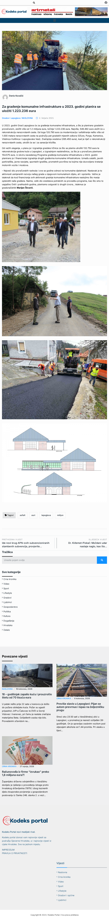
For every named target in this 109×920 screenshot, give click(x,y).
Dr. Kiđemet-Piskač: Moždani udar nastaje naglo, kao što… (87, 543)
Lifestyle (7, 593)
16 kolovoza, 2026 (24, 689)
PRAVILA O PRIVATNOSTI (14, 853)
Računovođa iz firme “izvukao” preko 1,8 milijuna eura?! (25, 773)
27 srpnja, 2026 (27, 766)
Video (6, 583)
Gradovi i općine (66, 895)
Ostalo (6, 630)
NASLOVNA (27, 118)
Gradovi (6, 118)
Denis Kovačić (16, 95)
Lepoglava (16, 118)
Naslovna (62, 872)
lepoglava (46, 515)
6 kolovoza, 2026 (82, 698)
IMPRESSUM (8, 849)
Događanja (8, 620)
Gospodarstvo (10, 607)
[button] (54, 20)
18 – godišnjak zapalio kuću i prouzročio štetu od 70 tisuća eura (27, 696)
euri (33, 515)
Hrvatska (7, 625)
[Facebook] (106, 2)
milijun (60, 515)
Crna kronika (9, 579)
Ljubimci (7, 602)
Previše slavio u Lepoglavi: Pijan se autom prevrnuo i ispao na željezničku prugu (80, 707)
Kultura (6, 616)
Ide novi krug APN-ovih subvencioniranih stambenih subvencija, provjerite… (25, 543)
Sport (6, 588)
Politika (7, 611)
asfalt (22, 515)
